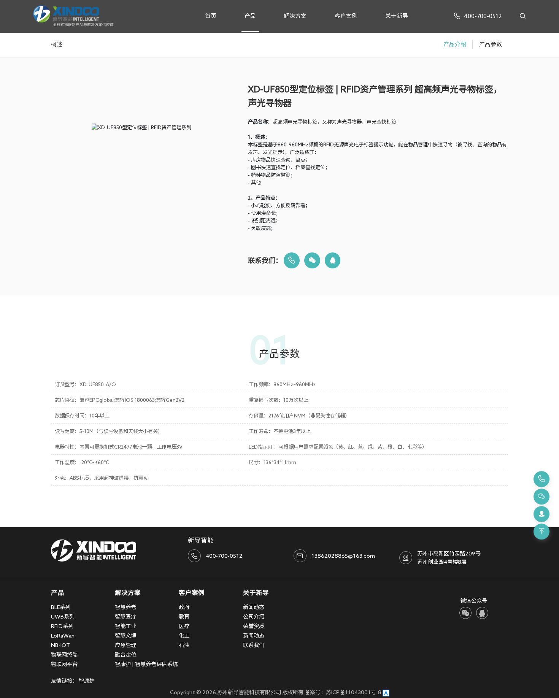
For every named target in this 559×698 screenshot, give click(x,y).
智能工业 (125, 626)
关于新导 (396, 16)
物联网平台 (64, 664)
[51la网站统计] (386, 692)
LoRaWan (63, 635)
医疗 (184, 626)
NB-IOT (60, 645)
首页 (210, 16)
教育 (184, 616)
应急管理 (125, 645)
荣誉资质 (253, 626)
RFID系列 (62, 626)
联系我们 (253, 645)
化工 (184, 635)
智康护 (87, 681)
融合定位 (125, 654)
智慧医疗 (125, 616)
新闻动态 (253, 607)
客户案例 (346, 16)
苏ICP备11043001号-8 (353, 692)
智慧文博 (125, 635)
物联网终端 (64, 654)
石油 (184, 645)
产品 (250, 16)
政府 (184, 607)
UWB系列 (63, 616)
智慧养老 (125, 607)
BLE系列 (60, 607)
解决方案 (295, 16)
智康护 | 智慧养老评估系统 (146, 664)
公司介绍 (253, 616)
